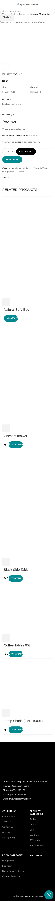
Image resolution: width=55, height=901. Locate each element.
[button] (48, 894)
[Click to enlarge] (5, 66)
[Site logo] (27, 4)
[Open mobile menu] (3, 5)
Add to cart (26, 151)
